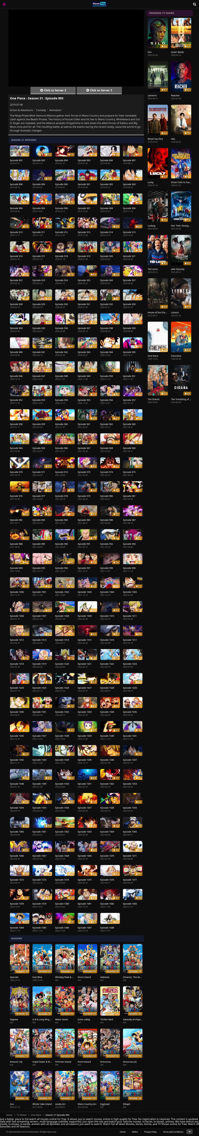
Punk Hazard (84, 1061)
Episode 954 (61, 400)
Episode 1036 (17, 735)
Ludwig (151, 225)
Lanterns (152, 95)
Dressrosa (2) (130, 1061)
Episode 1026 (62, 687)
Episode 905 (38, 208)
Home (9, 1114)
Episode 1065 (130, 831)
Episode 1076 (107, 879)
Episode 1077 (130, 879)
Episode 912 (61, 232)
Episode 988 (16, 543)
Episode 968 (106, 448)
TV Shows (21, 1114)
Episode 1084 (17, 927)
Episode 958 (16, 424)
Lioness (175, 312)
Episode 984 (61, 519)
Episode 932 (106, 304)
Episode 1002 (62, 591)
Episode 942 (61, 352)
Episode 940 (16, 352)
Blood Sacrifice (155, 138)
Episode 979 (84, 496)
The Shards (154, 399)
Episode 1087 (85, 927)
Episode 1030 (17, 711)
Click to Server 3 (100, 90)
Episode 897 (129, 160)
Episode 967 (84, 448)
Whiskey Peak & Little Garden (70, 977)
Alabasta (104, 977)
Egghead (105, 1104)
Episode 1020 (62, 663)
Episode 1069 (85, 855)
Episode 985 (84, 519)
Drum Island (84, 977)
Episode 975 (129, 472)
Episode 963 (129, 424)
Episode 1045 (85, 759)
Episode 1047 (130, 759)
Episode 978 (61, 496)
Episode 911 (38, 232)
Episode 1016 (107, 639)
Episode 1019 (39, 663)
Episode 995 (38, 568)
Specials (14, 977)
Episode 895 (84, 160)
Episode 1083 (130, 903)
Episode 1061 (39, 831)
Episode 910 (16, 232)
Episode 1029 (130, 687)
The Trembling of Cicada (184, 399)
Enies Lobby (84, 1019)
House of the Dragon (158, 312)
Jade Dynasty (177, 269)
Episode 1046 (107, 759)
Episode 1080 (62, 903)
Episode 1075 (85, 879)
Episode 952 (16, 400)
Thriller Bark (106, 1019)
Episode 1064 (107, 831)
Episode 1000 (17, 591)
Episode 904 (16, 208)
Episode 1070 (107, 855)
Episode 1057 (85, 807)
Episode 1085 (39, 927)
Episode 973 (84, 472)
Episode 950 (106, 376)
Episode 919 (84, 256)
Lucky (150, 182)
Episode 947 (38, 376)
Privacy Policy (150, 1131)
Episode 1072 (17, 879)
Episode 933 (129, 304)
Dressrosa (105, 1061)
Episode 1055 (39, 807)
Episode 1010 (107, 615)
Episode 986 (106, 519)
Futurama (176, 355)
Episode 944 (106, 352)
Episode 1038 (62, 735)
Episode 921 (129, 256)
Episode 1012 (17, 639)
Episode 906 (61, 208)
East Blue (37, 977)
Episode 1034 (107, 711)
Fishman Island (63, 1061)
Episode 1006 (17, 615)
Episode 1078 (17, 903)
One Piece (153, 355)
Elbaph (126, 1104)
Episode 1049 (39, 783)
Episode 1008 (62, 615)
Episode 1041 (130, 735)
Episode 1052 (107, 783)
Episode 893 (38, 160)
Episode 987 (129, 519)
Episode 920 (106, 256)
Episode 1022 (107, 663)
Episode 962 (106, 424)
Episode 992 (106, 543)
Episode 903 (129, 184)
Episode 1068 (62, 855)
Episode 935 (38, 328)
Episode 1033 (85, 711)
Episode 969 (129, 448)
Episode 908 (106, 208)
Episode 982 (16, 519)
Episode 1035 (130, 711)
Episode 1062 (62, 831)
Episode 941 (38, 352)
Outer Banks (177, 52)
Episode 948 (61, 376)
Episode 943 (84, 352)
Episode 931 (84, 304)
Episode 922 (16, 280)
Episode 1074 (62, 879)
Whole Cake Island (42, 1104)
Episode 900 (61, 184)
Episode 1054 (17, 807)
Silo (149, 52)
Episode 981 (129, 496)
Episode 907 (84, 208)
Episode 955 (84, 400)
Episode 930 (61, 304)
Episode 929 (38, 304)
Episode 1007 (39, 615)
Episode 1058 (107, 807)
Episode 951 (129, 376)
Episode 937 (84, 328)
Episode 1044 (62, 759)
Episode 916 (16, 256)
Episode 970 (16, 472)
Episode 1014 (62, 639)
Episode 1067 (39, 855)
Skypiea (14, 1019)
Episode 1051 (85, 783)
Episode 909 (129, 208)
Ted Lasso (153, 269)
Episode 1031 (39, 711)
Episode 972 (61, 472)
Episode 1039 (85, 735)
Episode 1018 (17, 663)
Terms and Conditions (173, 1131)
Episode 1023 (130, 663)
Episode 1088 (107, 927)
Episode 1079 (39, 903)
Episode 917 (38, 256)
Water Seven (61, 1019)
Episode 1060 (17, 831)
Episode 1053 (130, 783)
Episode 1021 (85, 663)
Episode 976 (16, 496)
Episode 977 (38, 496)
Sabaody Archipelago (134, 1019)
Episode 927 (129, 280)
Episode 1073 (39, 879)
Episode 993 (129, 543)
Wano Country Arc (87, 1104)
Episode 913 (84, 232)
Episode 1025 (39, 687)
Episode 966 (61, 448)
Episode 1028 (107, 687)
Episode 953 (38, 400)
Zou (12, 1104)
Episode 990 (61, 543)
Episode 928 (16, 304)
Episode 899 (38, 184)
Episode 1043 (39, 759)
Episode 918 (61, 256)
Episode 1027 (85, 687)
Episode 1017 (130, 639)
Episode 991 (84, 543)
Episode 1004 (107, 591)
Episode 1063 (85, 831)
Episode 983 (38, 519)
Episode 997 (84, 568)
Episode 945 (129, 352)
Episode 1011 (130, 615)
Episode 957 (129, 400)
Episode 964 (16, 448)
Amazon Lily (16, 1061)
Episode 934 (16, 328)
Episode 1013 (39, 639)
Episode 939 (129, 328)
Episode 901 (84, 184)
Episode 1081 (85, 903)
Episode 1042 (17, 759)
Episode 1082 (107, 903)
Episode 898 (16, 184)
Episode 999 (129, 568)
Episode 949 (84, 376)
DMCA (135, 1131)
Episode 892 (16, 160)
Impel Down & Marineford (46, 1061)
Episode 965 (38, 448)
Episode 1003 (85, 591)
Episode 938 (106, 328)
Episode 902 (106, 184)
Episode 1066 (17, 855)
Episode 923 (38, 280)
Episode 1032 (62, 711)
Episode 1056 (62, 807)
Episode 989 (38, 543)
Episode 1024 (17, 687)
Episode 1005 (130, 591)
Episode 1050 (62, 783)
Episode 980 (106, 496)
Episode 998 (106, 568)
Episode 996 (61, 568)
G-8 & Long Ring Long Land (46, 1019)
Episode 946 (16, 376)
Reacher (175, 95)
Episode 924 (61, 280)
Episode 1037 (39, 735)
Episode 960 (61, 424)
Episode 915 (129, 232)
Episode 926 (106, 280)
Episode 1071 (130, 855)
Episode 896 (106, 160)
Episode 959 (38, 424)
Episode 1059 (130, 807)
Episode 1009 (85, 615)
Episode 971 (38, 472)
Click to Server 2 (54, 90)
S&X (173, 138)
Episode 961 (84, 424)
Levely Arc (60, 1104)
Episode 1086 (62, 927)
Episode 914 (106, 232)
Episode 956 (106, 400)
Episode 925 (84, 280)
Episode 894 (61, 160)
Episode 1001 (39, 591)
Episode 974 (106, 472)
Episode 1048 (17, 783)
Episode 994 (16, 568)
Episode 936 (61, 328)
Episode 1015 (85, 639)
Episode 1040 (107, 735)
